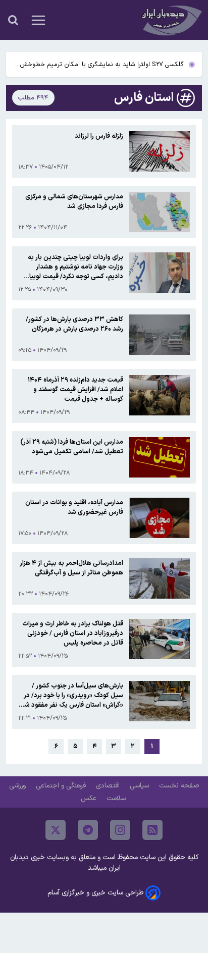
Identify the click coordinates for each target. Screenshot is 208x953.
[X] (55, 830)
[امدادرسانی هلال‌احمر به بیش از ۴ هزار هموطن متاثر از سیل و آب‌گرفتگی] (159, 578)
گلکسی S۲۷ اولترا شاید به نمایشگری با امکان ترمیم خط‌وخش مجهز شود (102, 65)
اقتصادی (109, 785)
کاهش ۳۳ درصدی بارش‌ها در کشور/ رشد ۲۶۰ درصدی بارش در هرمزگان (74, 324)
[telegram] (88, 830)
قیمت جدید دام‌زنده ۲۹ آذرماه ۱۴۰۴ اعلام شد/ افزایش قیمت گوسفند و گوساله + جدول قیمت (75, 389)
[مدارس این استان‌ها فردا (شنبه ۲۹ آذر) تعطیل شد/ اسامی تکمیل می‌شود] (159, 457)
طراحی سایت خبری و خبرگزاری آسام (95, 892)
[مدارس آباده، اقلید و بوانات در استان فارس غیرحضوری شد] (159, 518)
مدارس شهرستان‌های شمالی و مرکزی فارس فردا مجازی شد (74, 201)
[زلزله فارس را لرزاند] (159, 151)
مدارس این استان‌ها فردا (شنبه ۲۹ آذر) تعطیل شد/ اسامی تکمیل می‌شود (71, 446)
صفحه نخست (179, 785)
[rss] (152, 830)
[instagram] (120, 830)
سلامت (117, 798)
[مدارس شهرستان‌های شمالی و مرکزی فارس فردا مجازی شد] (159, 212)
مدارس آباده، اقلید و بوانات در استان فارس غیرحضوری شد (74, 507)
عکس (89, 798)
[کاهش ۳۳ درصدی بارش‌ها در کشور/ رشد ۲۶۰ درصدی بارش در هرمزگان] (159, 334)
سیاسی (140, 785)
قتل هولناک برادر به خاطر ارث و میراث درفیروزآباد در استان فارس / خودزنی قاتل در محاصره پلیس (72, 633)
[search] (13, 20)
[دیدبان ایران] (170, 20)
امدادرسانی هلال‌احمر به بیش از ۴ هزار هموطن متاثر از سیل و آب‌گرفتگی (71, 567)
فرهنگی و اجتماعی (62, 785)
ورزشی (18, 785)
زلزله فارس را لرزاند (99, 136)
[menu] (38, 20)
